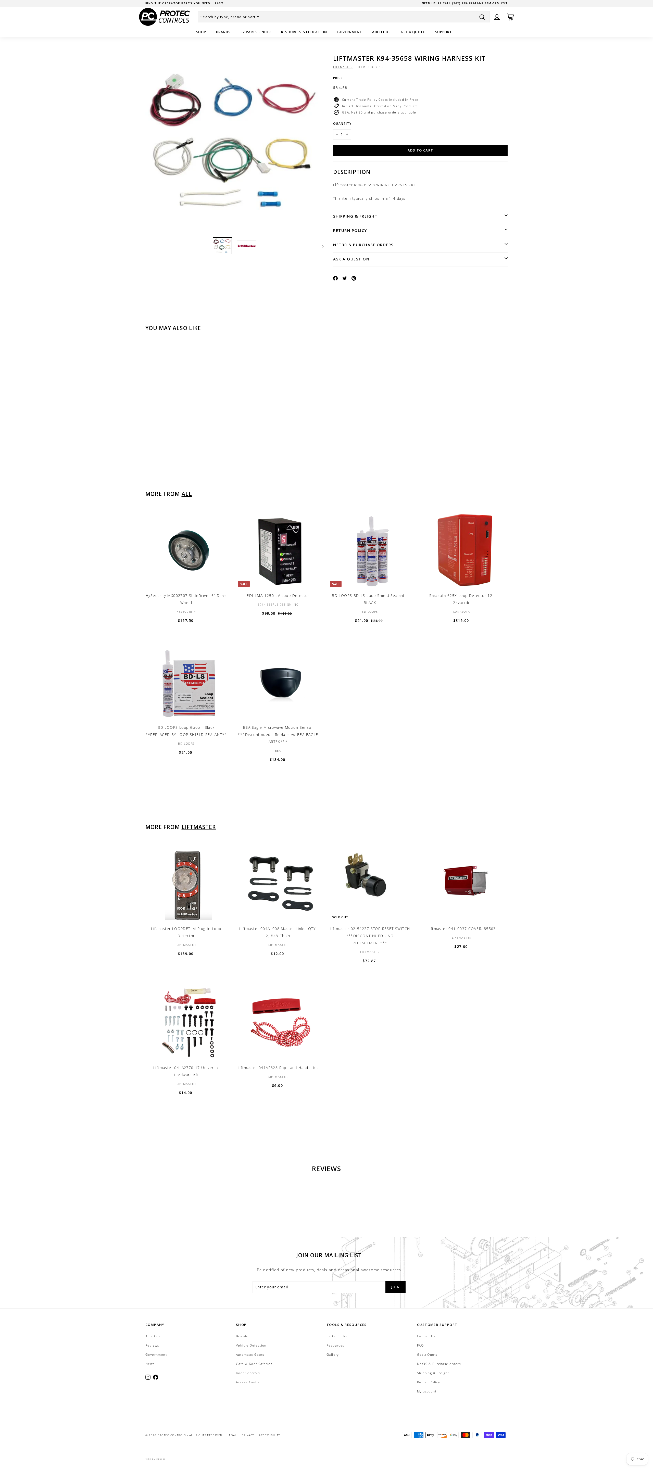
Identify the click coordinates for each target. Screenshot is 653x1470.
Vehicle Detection (251, 1345)
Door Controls (248, 1373)
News (150, 1364)
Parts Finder (337, 1336)
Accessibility (269, 1435)
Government (349, 32)
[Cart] (510, 16)
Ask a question (351, 258)
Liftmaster (343, 67)
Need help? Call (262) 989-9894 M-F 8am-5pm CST (465, 3)
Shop (201, 32)
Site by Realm (155, 1459)
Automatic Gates (250, 1354)
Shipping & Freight (355, 216)
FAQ (420, 1345)
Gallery (332, 1354)
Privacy (248, 1435)
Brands (223, 32)
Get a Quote (413, 32)
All (187, 493)
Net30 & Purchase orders (363, 244)
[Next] (320, 246)
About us (381, 32)
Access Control (249, 1382)
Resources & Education (304, 32)
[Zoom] (234, 144)
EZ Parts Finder (256, 32)
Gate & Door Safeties (254, 1364)
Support (443, 32)
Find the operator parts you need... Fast (184, 3)
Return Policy (350, 230)
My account (426, 1391)
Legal (232, 1435)
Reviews (152, 1345)
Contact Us (426, 1336)
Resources (335, 1345)
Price (338, 78)
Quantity (342, 123)
